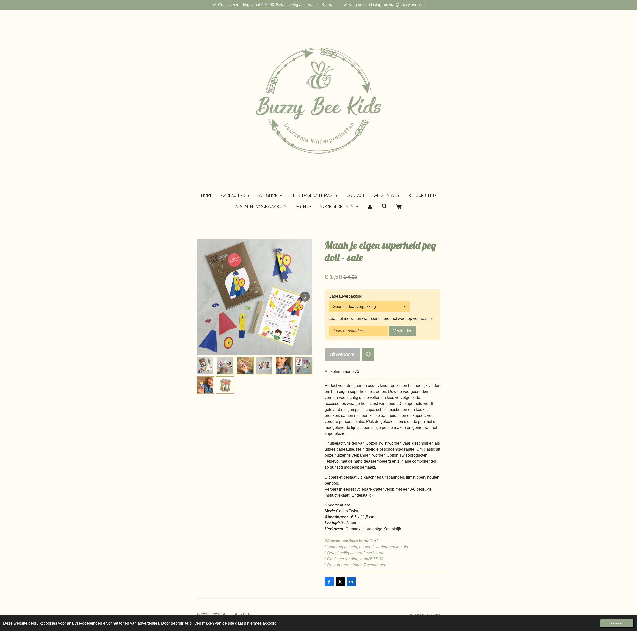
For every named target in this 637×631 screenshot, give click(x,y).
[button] (205, 365)
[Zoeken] (384, 206)
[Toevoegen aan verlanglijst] (368, 354)
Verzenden (402, 331)
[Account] (370, 206)
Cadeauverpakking (345, 296)
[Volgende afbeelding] (305, 297)
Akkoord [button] (616, 623)
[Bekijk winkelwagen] (399, 206)
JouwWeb (433, 615)
